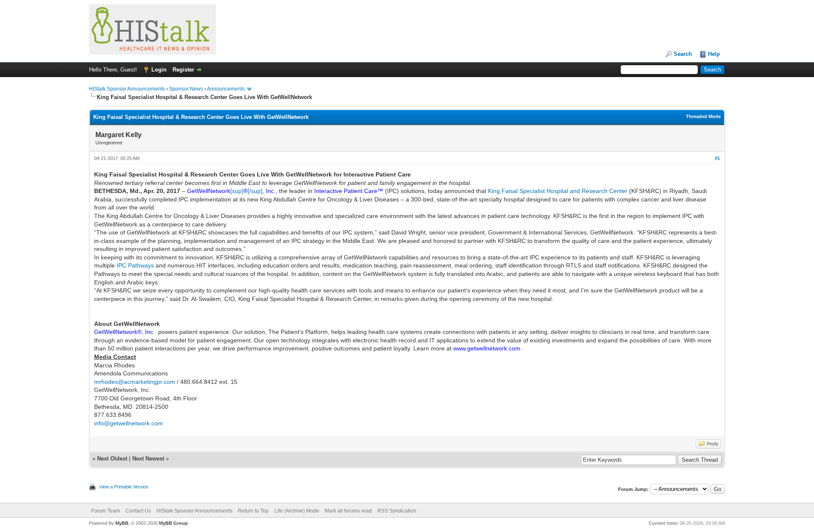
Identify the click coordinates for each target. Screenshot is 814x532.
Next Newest (148, 458)
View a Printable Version (123, 486)
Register (183, 69)
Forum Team (105, 511)
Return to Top (253, 511)
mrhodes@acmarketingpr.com (134, 381)
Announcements (226, 89)
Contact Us (138, 511)
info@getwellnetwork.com (128, 423)
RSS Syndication (396, 511)
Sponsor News (186, 89)
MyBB (121, 523)
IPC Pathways (135, 265)
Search (683, 54)
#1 (717, 158)
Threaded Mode (703, 116)
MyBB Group (173, 523)
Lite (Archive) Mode (296, 511)
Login (159, 69)
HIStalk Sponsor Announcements (127, 89)
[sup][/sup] (246, 190)
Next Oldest (112, 458)
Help (714, 54)
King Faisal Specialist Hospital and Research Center (557, 190)
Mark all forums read (348, 511)
